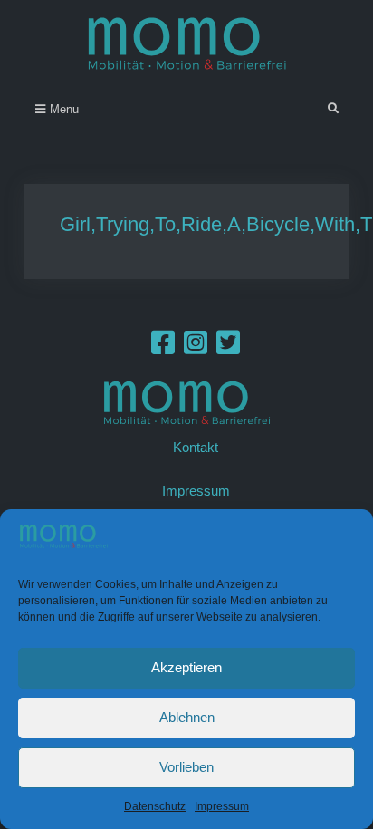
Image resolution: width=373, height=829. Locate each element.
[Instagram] (195, 347)
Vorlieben (186, 767)
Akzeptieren (186, 667)
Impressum (222, 806)
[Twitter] (228, 347)
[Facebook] (163, 347)
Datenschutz (155, 806)
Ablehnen (187, 717)
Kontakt (195, 447)
